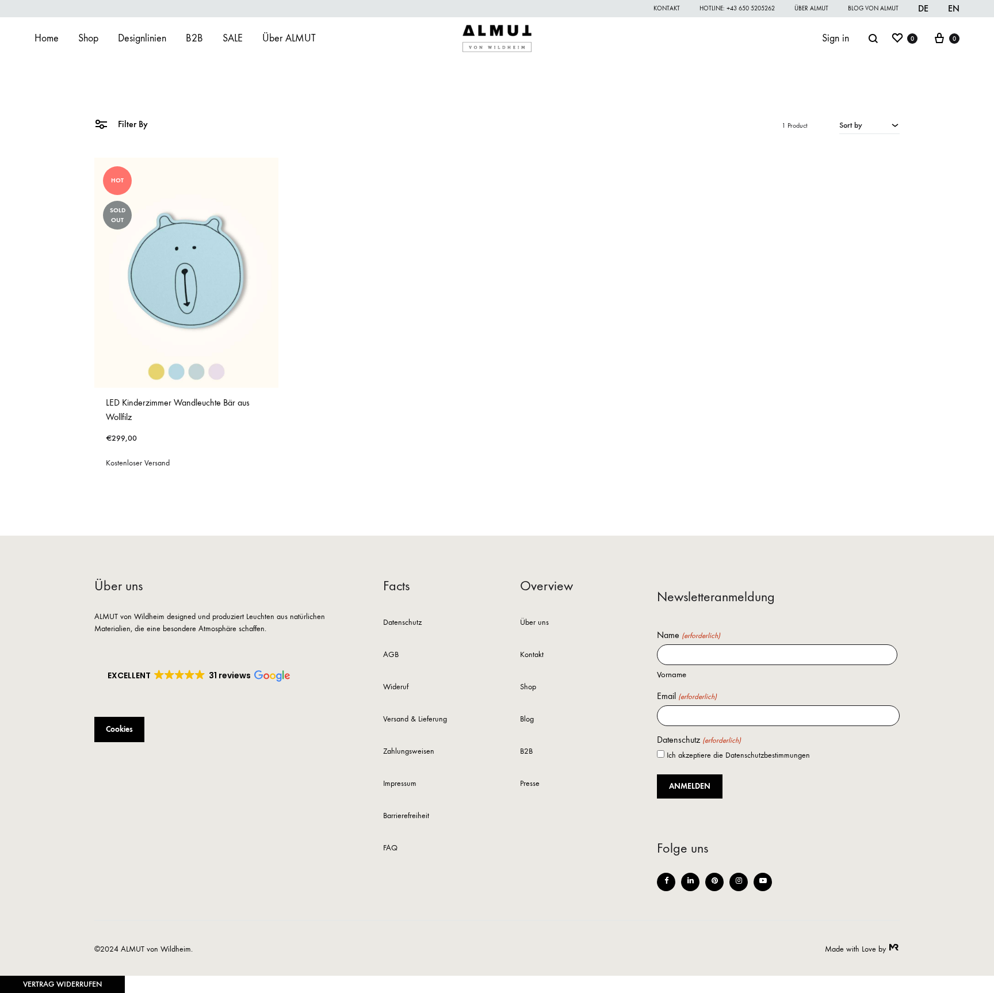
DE (923, 8)
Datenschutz (402, 622)
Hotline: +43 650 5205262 (737, 8)
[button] (197, 676)
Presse (530, 784)
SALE (233, 38)
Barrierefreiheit (406, 816)
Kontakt (666, 8)
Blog (527, 719)
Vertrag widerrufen (62, 984)
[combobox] (869, 125)
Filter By (132, 124)
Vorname (671, 674)
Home (47, 38)
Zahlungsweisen (408, 751)
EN (953, 8)
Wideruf (395, 687)
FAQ (390, 848)
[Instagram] (738, 882)
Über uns (534, 622)
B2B (194, 38)
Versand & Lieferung (415, 719)
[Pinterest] (714, 882)
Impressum (399, 784)
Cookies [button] (119, 729)
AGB (391, 655)
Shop (88, 38)
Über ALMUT (811, 8)
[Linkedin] (690, 882)
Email (686, 696)
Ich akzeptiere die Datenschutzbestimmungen (738, 755)
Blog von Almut (873, 8)
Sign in (835, 38)
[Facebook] (666, 882)
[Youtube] (763, 882)
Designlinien (142, 38)
